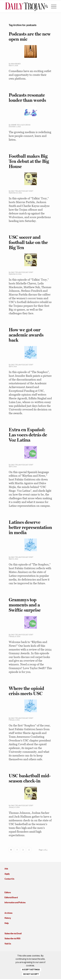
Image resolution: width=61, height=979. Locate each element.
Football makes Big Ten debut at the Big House (29, 161)
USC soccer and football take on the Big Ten (28, 242)
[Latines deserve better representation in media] (30, 545)
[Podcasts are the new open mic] (30, 51)
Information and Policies (15, 902)
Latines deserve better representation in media (30, 527)
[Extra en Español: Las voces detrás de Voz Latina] (30, 452)
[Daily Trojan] (25, 6)
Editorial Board (11, 897)
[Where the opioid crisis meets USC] (30, 705)
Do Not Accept (31, 974)
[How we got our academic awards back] (30, 352)
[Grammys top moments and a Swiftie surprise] (30, 622)
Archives (8, 913)
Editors (8, 892)
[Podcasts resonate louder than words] (30, 112)
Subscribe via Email (13, 933)
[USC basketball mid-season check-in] (30, 793)
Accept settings (31, 970)
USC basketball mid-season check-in (30, 778)
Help (7, 923)
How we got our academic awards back (26, 335)
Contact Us (9, 879)
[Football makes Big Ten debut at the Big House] (30, 178)
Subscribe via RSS (12, 938)
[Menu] (52, 6)
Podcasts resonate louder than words (27, 97)
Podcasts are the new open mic (30, 36)
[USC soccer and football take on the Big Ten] (30, 260)
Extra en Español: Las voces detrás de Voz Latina (28, 435)
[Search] (45, 6)
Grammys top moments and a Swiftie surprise (25, 605)
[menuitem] (45, 6)
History (8, 918)
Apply (7, 874)
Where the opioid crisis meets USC (26, 691)
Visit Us (8, 944)
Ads (6, 869)
